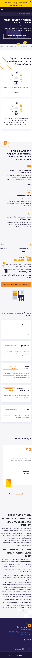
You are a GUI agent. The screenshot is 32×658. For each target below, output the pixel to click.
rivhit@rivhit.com (22, 634)
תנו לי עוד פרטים (16, 655)
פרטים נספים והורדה (12, 367)
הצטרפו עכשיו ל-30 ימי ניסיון (16, 5)
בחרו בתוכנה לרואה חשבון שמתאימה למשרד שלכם (17, 36)
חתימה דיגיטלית (24, 373)
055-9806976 (13, 632)
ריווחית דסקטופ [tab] (23, 249)
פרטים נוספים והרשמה (11, 324)
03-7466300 (17, 630)
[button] (19, 494)
